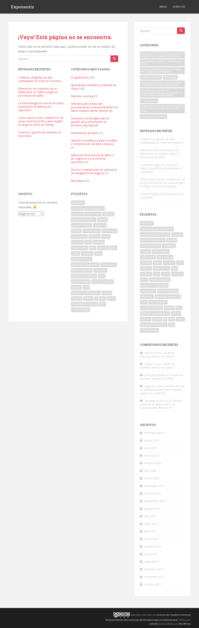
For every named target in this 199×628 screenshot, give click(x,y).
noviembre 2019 (154, 486)
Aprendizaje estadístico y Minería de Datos (93, 86)
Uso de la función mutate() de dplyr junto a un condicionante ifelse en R (161, 404)
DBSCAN (94, 236)
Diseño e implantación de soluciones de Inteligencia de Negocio (94, 171)
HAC (88, 242)
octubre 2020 (152, 463)
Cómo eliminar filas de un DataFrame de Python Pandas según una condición (162, 389)
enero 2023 (151, 455)
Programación (80, 77)
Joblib (75, 253)
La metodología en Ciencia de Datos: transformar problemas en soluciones (41, 106)
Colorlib (153, 623)
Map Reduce (108, 264)
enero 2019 (151, 539)
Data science (79, 236)
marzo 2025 (151, 440)
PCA (86, 287)
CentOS (103, 219)
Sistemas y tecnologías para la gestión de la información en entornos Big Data (90, 121)
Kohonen (87, 253)
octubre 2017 (152, 584)
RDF (102, 298)
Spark (111, 298)
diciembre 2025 (153, 433)
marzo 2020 (151, 478)
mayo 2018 (151, 561)
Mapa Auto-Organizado (85, 264)
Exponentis (22, 6)
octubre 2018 (152, 546)
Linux (98, 253)
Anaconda (78, 202)
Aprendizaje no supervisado (88, 208)
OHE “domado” (80, 281)
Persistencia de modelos (86, 292)
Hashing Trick (79, 247)
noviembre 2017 (154, 577)
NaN (101, 276)
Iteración (103, 247)
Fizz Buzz (77, 242)
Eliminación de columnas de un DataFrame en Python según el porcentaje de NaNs (37, 92)
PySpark (76, 298)
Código (76, 230)
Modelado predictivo (84, 276)
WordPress (185, 623)
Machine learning (81, 259)
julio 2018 (150, 554)
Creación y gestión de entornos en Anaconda (39, 134)
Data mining (109, 230)
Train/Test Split (80, 309)
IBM (93, 247)
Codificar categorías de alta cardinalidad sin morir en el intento (39, 79)
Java (113, 247)
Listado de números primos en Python (157, 354)
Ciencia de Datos (81, 225)
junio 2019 (150, 524)
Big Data (108, 214)
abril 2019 (150, 531)
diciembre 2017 (153, 569)
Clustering (100, 225)
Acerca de (179, 6)
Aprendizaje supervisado (86, 214)
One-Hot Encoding (103, 281)
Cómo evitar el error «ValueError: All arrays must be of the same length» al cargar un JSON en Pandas (40, 121)
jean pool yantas (155, 375)
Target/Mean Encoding (84, 304)
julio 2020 (150, 471)
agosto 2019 (152, 508)
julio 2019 (150, 516)
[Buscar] (114, 58)
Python (88, 298)
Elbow (106, 236)
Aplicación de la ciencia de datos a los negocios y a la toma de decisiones (92, 158)
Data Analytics (92, 230)
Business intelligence (83, 219)
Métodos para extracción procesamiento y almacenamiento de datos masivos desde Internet (94, 107)
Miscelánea (78, 181)
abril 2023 (150, 448)
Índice (163, 6)
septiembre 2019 (154, 501)
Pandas (76, 287)
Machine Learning (82, 96)
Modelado (100, 270)
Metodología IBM (81, 270)
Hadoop (98, 242)
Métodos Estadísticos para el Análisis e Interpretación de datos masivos (94, 142)
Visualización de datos (85, 133)
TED (102, 304)
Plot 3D (107, 292)
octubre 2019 (152, 493)
